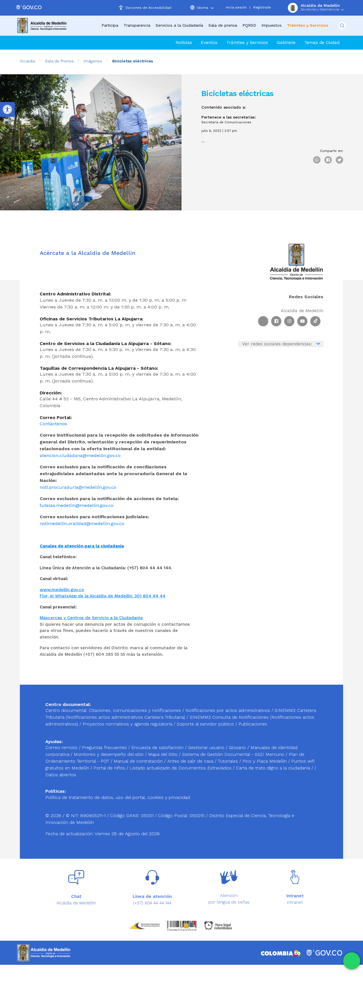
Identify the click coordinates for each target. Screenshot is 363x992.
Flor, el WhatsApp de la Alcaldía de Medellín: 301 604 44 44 (102, 595)
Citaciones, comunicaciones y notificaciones (135, 710)
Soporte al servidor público (205, 724)
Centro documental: (66, 710)
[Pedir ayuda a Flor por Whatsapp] (351, 960)
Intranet (295, 902)
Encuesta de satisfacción (158, 747)
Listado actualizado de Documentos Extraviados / (183, 768)
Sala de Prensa (59, 61)
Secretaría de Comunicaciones (226, 122)
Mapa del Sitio (163, 754)
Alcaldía (27, 61)
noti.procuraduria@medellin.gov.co (78, 487)
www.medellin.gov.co (62, 589)
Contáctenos (53, 423)
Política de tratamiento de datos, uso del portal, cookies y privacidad (117, 797)
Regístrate (262, 7)
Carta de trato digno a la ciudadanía (273, 768)
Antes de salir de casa (191, 761)
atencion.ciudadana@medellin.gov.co (80, 455)
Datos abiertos (60, 774)
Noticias (184, 42)
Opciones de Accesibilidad (148, 8)
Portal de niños (110, 768)
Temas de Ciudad (321, 42)
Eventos (209, 42)
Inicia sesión (236, 7)
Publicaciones (253, 724)
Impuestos (271, 25)
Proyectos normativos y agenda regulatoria (127, 724)
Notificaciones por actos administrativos (227, 710)
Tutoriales (228, 761)
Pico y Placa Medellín (265, 761)
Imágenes (93, 61)
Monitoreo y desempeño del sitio (109, 754)
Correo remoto (62, 747)
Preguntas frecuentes (105, 747)
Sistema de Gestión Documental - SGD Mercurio (234, 754)
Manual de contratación (139, 761)
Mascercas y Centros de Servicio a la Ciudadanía (91, 617)
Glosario (238, 747)
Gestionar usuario (207, 747)
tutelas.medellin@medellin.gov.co (76, 505)
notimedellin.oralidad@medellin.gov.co (82, 523)
